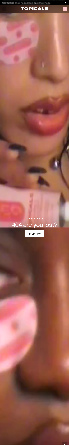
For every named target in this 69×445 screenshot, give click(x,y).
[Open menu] (4, 9)
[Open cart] (65, 9)
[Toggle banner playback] (66, 2)
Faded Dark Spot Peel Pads (35, 2)
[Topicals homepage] (34, 8)
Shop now (35, 233)
